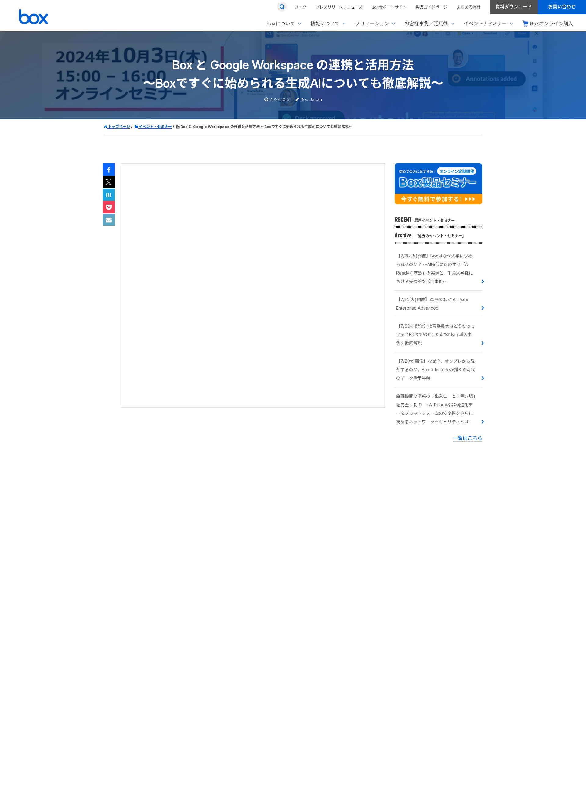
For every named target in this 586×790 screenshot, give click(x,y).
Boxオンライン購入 (551, 23)
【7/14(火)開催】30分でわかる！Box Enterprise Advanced (432, 304)
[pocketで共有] (109, 207)
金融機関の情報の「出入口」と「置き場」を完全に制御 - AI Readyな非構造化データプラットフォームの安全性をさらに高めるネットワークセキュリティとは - (435, 408)
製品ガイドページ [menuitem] (431, 7)
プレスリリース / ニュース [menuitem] (339, 7)
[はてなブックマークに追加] (109, 195)
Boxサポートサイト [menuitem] (389, 7)
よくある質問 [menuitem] (468, 7)
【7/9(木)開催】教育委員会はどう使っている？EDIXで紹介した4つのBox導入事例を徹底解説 (435, 334)
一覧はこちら (467, 438)
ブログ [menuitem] (300, 7)
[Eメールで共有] (109, 220)
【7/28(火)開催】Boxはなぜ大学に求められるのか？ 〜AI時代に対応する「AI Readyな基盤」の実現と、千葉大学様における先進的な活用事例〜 (434, 268)
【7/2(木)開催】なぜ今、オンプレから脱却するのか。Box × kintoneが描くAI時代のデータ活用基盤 (435, 369)
